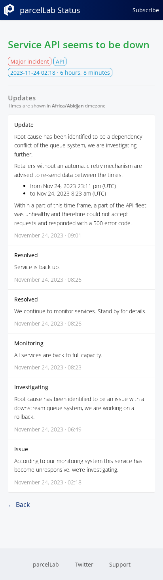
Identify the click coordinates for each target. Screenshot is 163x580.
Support (120, 564)
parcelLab (46, 564)
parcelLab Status (50, 10)
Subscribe (146, 10)
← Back (19, 504)
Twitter (84, 564)
